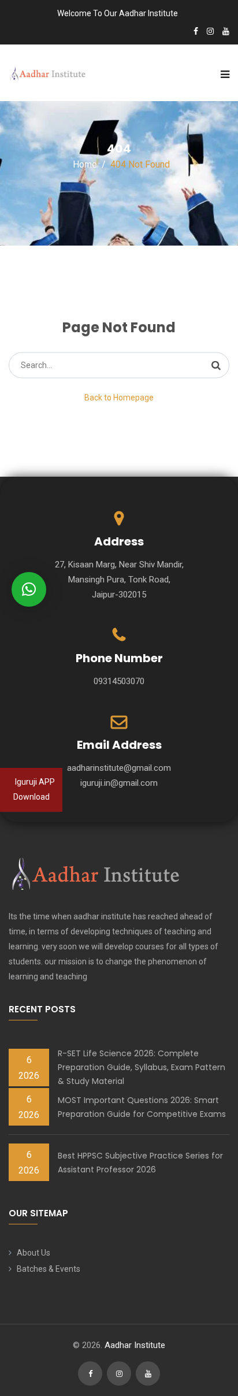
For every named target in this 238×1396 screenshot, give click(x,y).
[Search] (216, 365)
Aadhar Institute (135, 1345)
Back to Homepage (119, 397)
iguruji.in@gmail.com (119, 783)
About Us (33, 1252)
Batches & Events (48, 1269)
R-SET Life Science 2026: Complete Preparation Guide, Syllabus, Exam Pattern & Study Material (141, 1067)
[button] (29, 589)
